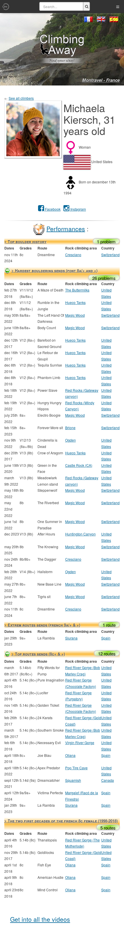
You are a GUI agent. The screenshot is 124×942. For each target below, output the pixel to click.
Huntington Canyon (80, 533)
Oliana (70, 755)
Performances (65, 228)
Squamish (73, 780)
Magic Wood (75, 315)
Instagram (77, 209)
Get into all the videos (40, 919)
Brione (70, 427)
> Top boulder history (25, 241)
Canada (107, 780)
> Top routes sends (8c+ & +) (38, 654)
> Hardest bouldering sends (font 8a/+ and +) (54, 270)
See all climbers (21, 98)
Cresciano (73, 254)
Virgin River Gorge (79, 742)
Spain (105, 637)
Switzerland (110, 254)
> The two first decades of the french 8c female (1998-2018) (61, 820)
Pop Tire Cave (76, 767)
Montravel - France (101, 80)
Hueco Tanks (75, 302)
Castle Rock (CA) (78, 465)
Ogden (70, 440)
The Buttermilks (77, 289)
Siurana (71, 637)
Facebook (52, 209)
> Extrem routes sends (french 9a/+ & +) (42, 625)
